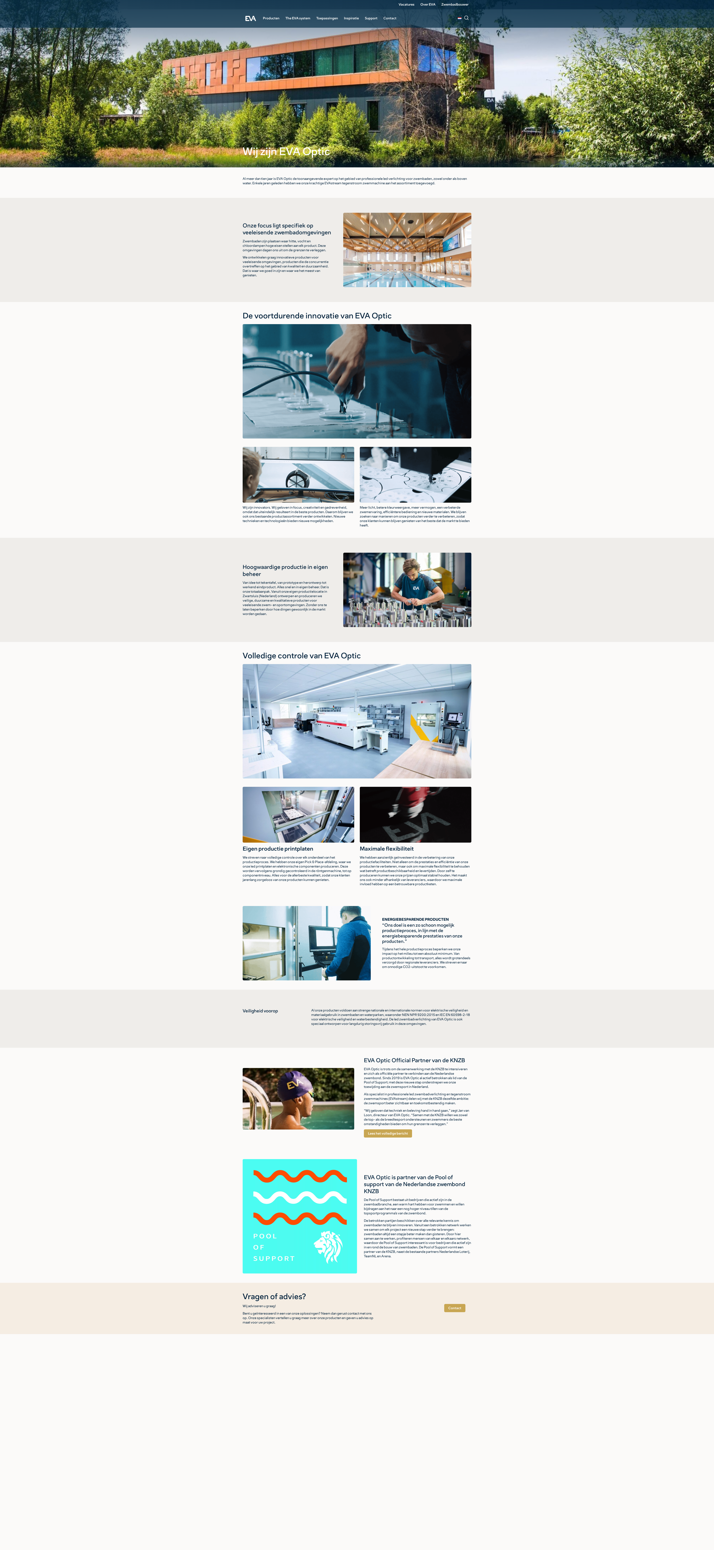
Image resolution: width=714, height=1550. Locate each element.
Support (371, 18)
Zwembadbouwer (455, 4)
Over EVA (427, 4)
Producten (271, 18)
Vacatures (406, 4)
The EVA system (297, 18)
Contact (389, 18)
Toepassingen (327, 18)
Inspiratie (351, 18)
